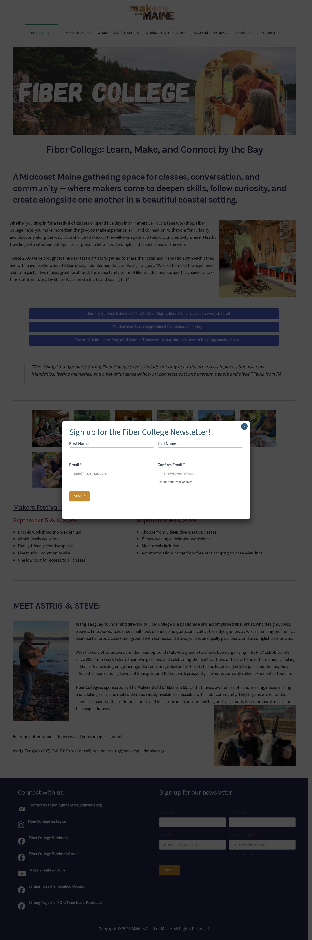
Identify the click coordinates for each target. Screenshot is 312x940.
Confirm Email (171, 465)
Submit (79, 496)
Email (75, 465)
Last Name (167, 444)
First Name (79, 444)
